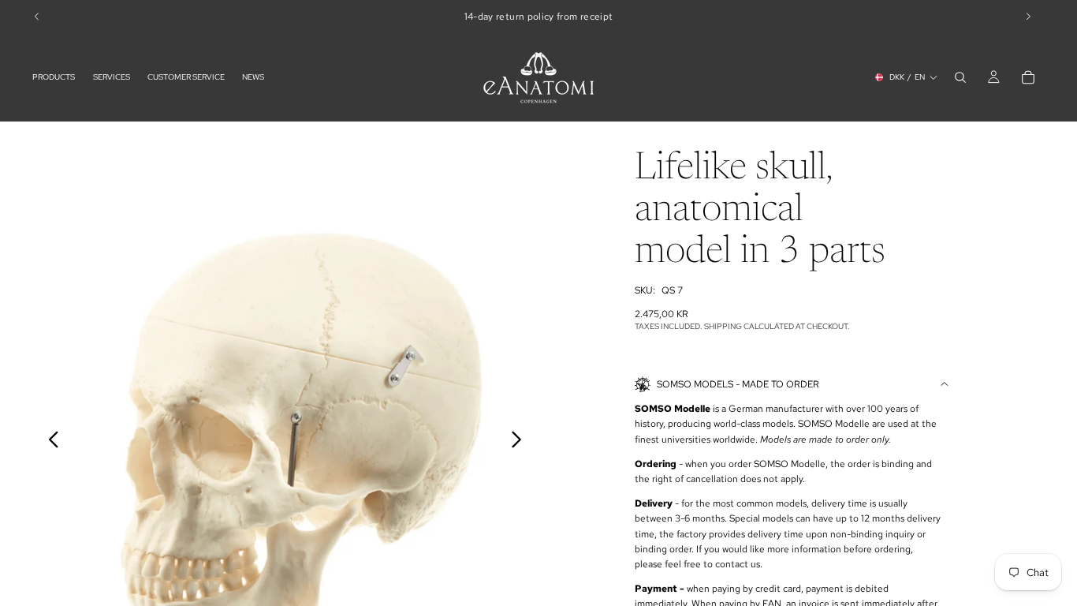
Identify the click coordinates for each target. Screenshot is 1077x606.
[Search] (960, 77)
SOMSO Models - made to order (738, 384)
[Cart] (1028, 77)
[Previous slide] (49, 442)
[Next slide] (520, 442)
